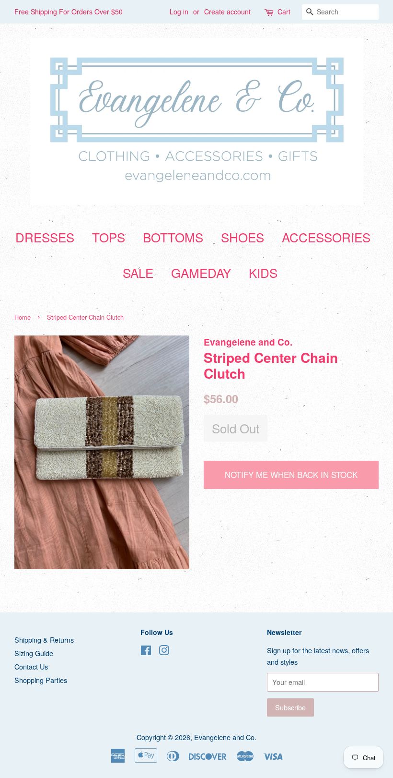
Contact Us (31, 666)
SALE (138, 272)
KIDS (263, 272)
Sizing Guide (33, 653)
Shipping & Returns (44, 639)
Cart (283, 11)
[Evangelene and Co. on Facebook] (145, 651)
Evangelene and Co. (225, 737)
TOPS (108, 237)
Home (22, 317)
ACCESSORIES (326, 237)
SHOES (242, 237)
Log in (179, 11)
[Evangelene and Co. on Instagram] (164, 651)
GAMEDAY (201, 272)
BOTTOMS (173, 237)
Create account (227, 11)
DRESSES (44, 237)
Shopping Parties (40, 680)
